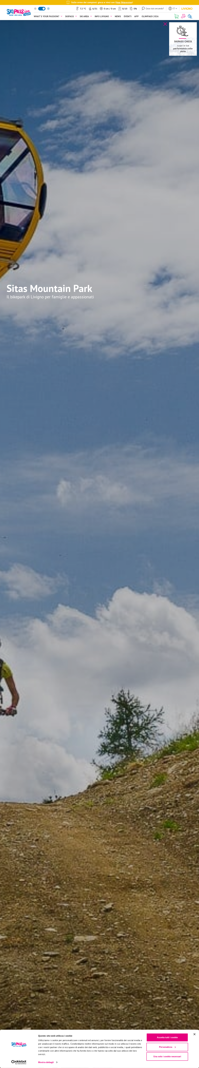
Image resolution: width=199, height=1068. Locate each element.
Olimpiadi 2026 (150, 16)
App (136, 16)
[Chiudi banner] (194, 1034)
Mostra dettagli (46, 1062)
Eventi (127, 16)
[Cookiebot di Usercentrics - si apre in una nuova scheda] (19, 1062)
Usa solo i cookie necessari (167, 1056)
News (118, 16)
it (174, 8)
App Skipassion (124, 2)
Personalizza (165, 1047)
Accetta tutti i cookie (167, 1037)
